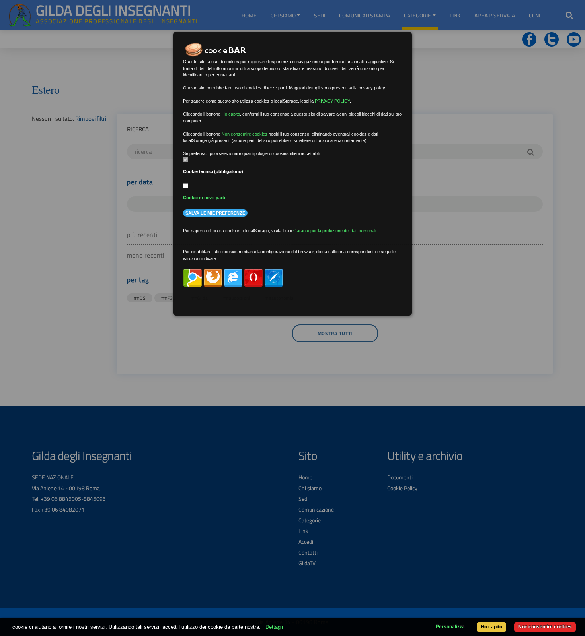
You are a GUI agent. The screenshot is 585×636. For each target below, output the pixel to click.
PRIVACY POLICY (332, 101)
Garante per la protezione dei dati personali (334, 230)
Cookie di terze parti (204, 197)
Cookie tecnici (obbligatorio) (213, 171)
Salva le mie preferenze (215, 213)
